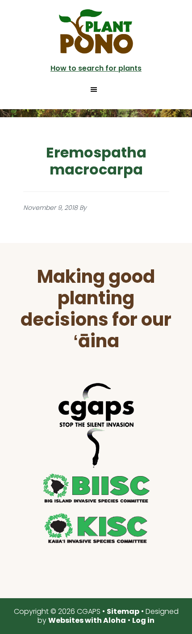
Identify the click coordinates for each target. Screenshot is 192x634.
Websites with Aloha (87, 620)
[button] (96, 89)
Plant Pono (96, 31)
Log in (143, 620)
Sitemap (123, 611)
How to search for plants (96, 68)
